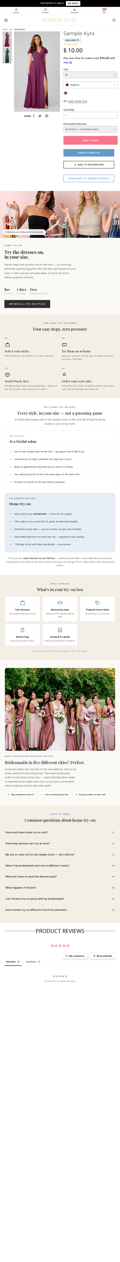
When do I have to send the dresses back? (31, 876)
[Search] (114, 20)
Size (65, 69)
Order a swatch (89, 152)
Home (5, 29)
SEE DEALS (73, 3)
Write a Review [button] (104, 956)
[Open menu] (6, 20)
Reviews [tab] (10, 961)
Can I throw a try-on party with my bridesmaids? (34, 898)
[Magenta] (66, 93)
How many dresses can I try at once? (27, 843)
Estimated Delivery (75, 124)
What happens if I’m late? (20, 887)
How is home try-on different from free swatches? (36, 910)
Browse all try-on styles (27, 304)
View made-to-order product (89, 178)
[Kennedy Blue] (60, 20)
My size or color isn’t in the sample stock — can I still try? (40, 854)
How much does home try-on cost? (26, 832)
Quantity (68, 109)
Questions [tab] (31, 961)
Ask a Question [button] (77, 956)
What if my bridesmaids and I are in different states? (37, 865)
